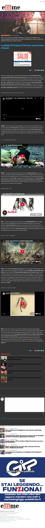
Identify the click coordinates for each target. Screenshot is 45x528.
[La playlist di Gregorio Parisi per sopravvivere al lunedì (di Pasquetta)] (4, 359)
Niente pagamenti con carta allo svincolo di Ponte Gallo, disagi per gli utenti (22, 447)
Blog (3, 35)
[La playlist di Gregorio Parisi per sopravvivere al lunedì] (22, 23)
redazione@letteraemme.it (12, 520)
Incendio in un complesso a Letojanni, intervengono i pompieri (23, 452)
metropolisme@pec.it (6, 521)
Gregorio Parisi (6, 35)
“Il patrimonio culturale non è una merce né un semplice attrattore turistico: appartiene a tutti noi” (24, 436)
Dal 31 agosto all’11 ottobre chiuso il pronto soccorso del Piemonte (24, 441)
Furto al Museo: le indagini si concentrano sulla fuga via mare (23, 431)
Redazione (17, 35)
